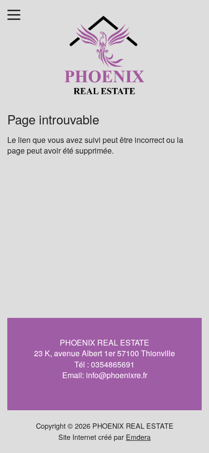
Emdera (138, 437)
